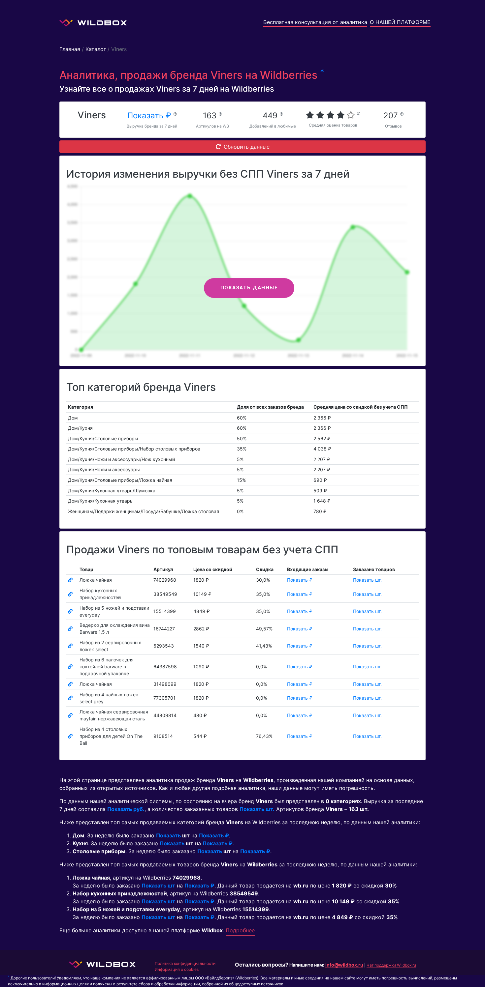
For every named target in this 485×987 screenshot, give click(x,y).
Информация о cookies (177, 969)
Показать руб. (126, 809)
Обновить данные (247, 146)
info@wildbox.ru (344, 965)
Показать (168, 835)
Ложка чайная (96, 580)
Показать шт (158, 885)
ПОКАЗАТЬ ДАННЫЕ (249, 288)
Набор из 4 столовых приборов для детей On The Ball (111, 736)
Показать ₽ (150, 115)
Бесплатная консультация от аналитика (315, 22)
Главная (69, 49)
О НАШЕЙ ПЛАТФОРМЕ (400, 22)
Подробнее (240, 930)
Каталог (95, 49)
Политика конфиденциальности (185, 963)
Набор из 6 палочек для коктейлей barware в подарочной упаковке (107, 666)
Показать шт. (367, 580)
